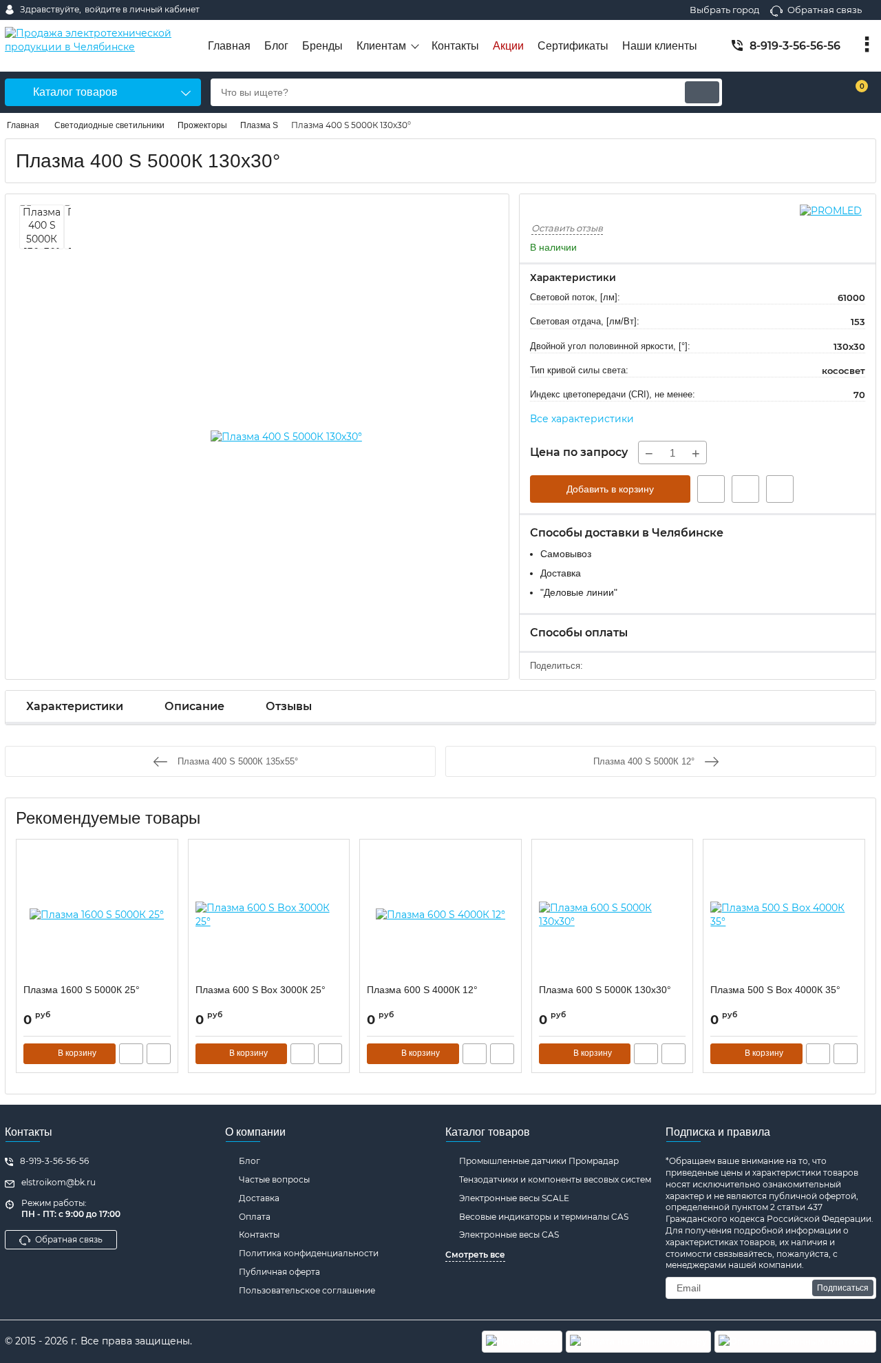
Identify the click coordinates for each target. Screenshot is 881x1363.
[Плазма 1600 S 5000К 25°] (97, 915)
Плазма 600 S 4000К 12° (422, 989)
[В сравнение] (780, 489)
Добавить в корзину (610, 489)
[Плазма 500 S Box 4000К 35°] (784, 915)
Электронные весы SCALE (514, 1198)
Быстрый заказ (711, 489)
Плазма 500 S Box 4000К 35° (775, 989)
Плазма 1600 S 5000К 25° (81, 989)
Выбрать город (724, 9)
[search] (702, 92)
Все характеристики (582, 419)
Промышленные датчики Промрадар (539, 1161)
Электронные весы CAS (509, 1234)
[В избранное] (745, 489)
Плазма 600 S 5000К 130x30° (605, 989)
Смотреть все (475, 1254)
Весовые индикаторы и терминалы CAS (543, 1216)
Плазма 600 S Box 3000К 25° (260, 989)
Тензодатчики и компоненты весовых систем (555, 1179)
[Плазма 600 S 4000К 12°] (440, 915)
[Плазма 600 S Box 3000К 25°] (269, 915)
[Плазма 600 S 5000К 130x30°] (612, 915)
